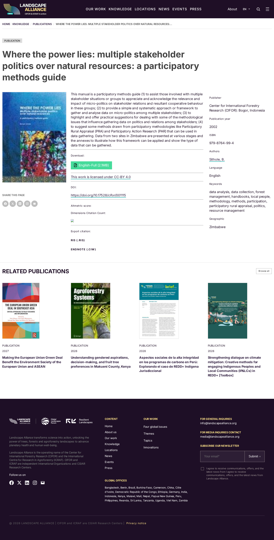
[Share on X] (13, 204)
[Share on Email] (34, 204)
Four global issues (155, 426)
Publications (42, 24)
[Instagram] (27, 204)
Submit (254, 456)
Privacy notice (136, 523)
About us (110, 432)
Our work (111, 438)
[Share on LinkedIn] (20, 204)
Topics (148, 440)
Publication (12, 40)
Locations (111, 450)
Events (109, 462)
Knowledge (20, 24)
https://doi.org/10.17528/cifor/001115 (98, 195)
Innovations (151, 447)
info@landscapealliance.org (218, 423)
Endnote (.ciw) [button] (84, 249)
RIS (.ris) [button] (78, 240)
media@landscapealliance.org (219, 436)
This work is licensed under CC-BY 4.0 (101, 177)
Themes (149, 433)
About (232, 9)
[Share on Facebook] (5, 204)
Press (108, 468)
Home (109, 426)
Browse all (264, 271)
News (108, 456)
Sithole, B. (217, 159)
